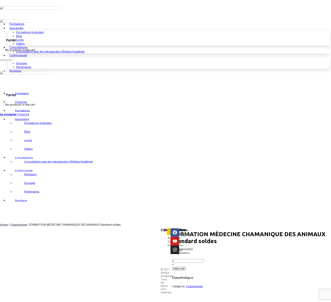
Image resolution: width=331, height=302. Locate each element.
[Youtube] (174, 241)
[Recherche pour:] (16, 60)
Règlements (182, 253)
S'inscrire (23, 114)
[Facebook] (174, 232)
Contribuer (184, 234)
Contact (182, 230)
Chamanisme (18, 225)
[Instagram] (174, 249)
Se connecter (8, 114)
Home (4, 225)
